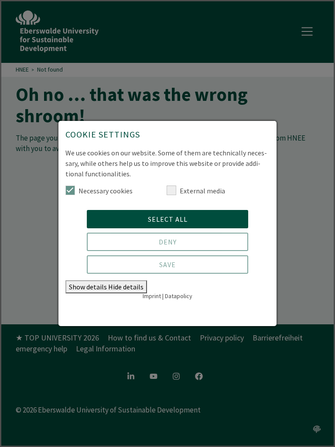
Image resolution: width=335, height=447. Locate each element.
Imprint (152, 296)
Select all (168, 219)
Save (167, 264)
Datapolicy (178, 296)
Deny (168, 241)
